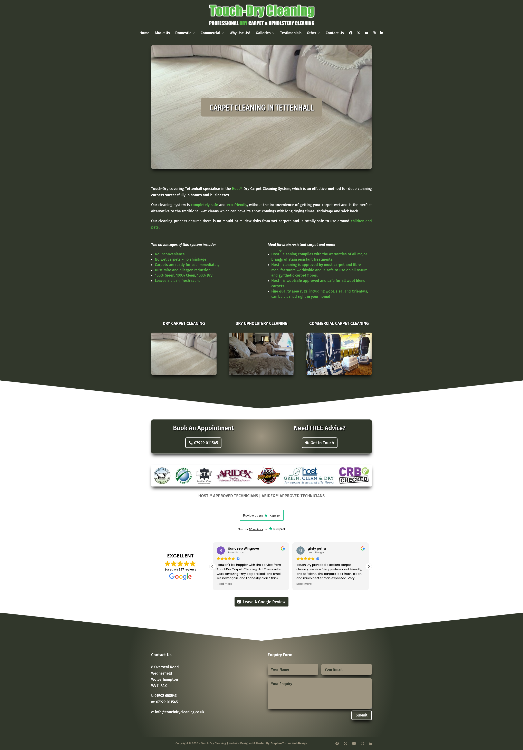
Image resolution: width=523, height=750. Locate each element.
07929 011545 (206, 442)
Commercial (210, 33)
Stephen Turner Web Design (289, 743)
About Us (162, 33)
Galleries (263, 33)
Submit (362, 715)
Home (144, 33)
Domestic (183, 33)
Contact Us (335, 33)
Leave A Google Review (264, 601)
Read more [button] (224, 584)
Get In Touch (322, 442)
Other (311, 33)
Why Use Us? (240, 33)
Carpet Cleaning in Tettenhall (261, 107)
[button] (368, 566)
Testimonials (291, 33)
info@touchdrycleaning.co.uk (179, 712)
